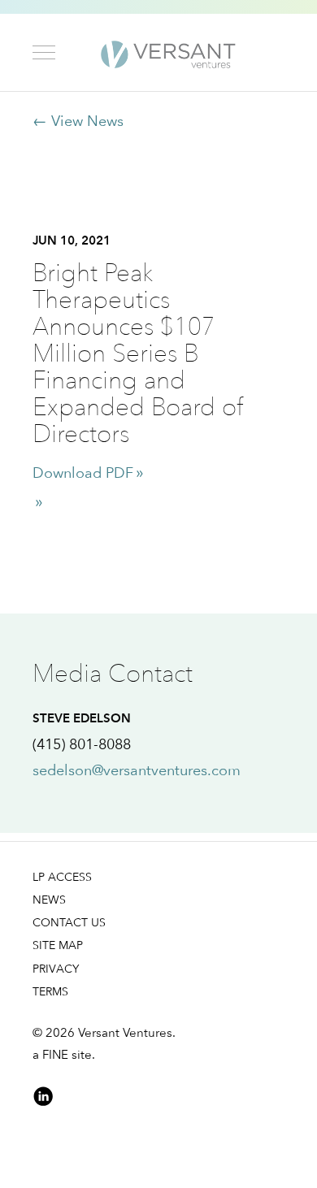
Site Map (58, 945)
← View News (78, 120)
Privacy (56, 968)
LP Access (62, 876)
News (49, 899)
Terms (50, 991)
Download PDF (83, 472)
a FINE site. (64, 1054)
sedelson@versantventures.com (137, 769)
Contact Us (69, 922)
